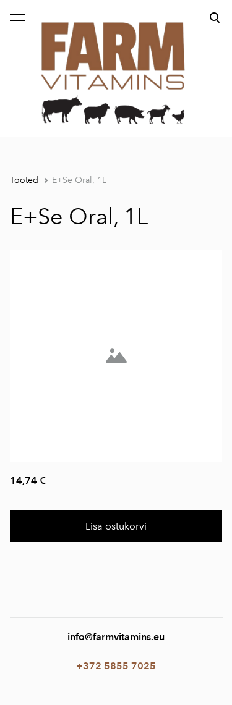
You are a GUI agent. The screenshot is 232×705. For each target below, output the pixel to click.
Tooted (24, 180)
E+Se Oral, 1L (79, 180)
